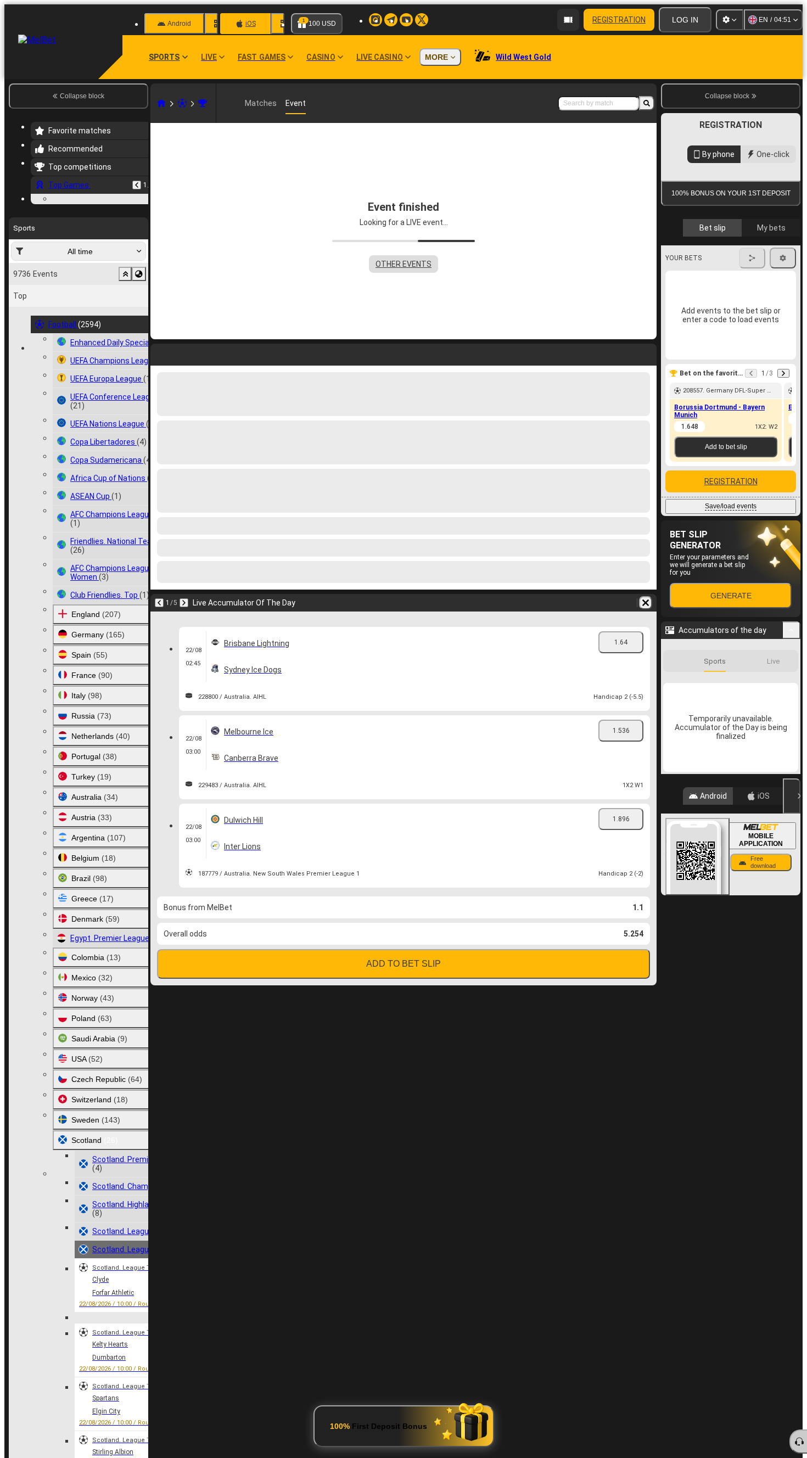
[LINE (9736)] (161, 103)
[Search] (646, 103)
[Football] (182, 103)
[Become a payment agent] (568, 20)
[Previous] (136, 185)
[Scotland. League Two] (202, 103)
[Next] (184, 602)
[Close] (791, 977)
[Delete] (645, 602)
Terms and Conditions (735, 319)
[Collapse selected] (125, 341)
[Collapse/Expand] (791, 812)
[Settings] (729, 19)
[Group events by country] (139, 341)
